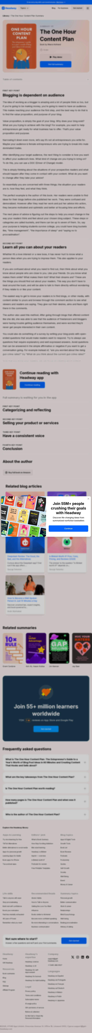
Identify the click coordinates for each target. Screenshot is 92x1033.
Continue (68, 528)
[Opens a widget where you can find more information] (83, 1029)
